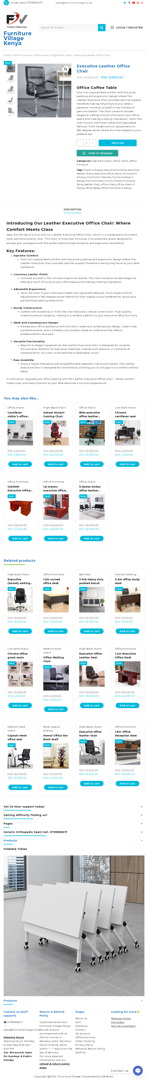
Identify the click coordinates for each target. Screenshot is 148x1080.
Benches (84, 574)
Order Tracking (85, 1041)
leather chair (92, 184)
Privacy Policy (84, 1044)
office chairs (108, 184)
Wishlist (80, 1052)
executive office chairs (107, 173)
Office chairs (42, 55)
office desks (93, 188)
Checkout (81, 1025)
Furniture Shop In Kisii (99, 180)
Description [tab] (73, 209)
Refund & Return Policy (90, 1048)
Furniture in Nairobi (99, 177)
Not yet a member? (123, 1025)
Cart (78, 1022)
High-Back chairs (54, 407)
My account (82, 1033)
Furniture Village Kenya (18, 38)
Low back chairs (125, 407)
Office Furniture (22, 55)
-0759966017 (34, 2)
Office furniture (85, 1037)
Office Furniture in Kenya (116, 188)
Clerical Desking (125, 574)
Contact (80, 1029)
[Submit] (102, 27)
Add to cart (118, 143)
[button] (65, 69)
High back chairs (62, 55)
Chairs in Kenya (93, 170)
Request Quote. (121, 1018)
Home (7, 55)
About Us (81, 1018)
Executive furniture (115, 170)
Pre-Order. (118, 1022)
